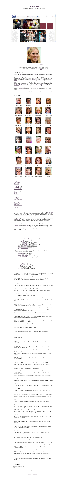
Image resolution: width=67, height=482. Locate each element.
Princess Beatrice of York (25, 242)
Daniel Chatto (24, 265)
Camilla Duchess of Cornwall (18, 189)
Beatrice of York (16, 184)
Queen (20, 74)
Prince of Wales (18, 219)
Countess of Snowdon (24, 262)
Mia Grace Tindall (16, 200)
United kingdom (27, 77)
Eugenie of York (16, 188)
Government (35, 74)
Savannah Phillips (16, 204)
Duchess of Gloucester (25, 245)
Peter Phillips (16, 201)
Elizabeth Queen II (16, 187)
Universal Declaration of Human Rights (41, 84)
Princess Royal (23, 240)
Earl (21, 244)
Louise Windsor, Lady (17, 197)
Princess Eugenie (24, 243)
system (25, 92)
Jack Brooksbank (16, 194)
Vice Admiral (19, 255)
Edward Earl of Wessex (17, 186)
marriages (29, 227)
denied (48, 86)
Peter (20, 256)
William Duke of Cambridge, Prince (19, 206)
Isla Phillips (15, 193)
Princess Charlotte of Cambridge (28, 237)
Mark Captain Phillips (17, 198)
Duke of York (23, 241)
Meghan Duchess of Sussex (18, 199)
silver (41, 69)
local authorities (25, 87)
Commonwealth (16, 85)
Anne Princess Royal (17, 182)
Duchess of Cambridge (29, 235)
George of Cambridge (17, 191)
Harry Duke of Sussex (17, 192)
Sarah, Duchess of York (21, 268)
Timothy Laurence (25, 255)
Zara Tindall (16, 207)
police (20, 78)
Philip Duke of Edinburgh (17, 202)
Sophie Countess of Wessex (18, 205)
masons (34, 88)
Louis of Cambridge (17, 196)
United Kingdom (35, 222)
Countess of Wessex (26, 244)
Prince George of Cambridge (28, 236)
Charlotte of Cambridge (17, 185)
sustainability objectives (22, 84)
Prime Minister (17, 82)
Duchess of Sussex (28, 239)
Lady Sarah (19, 265)
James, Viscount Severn (21, 254)
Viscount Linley (22, 263)
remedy (45, 86)
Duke (24, 235)
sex (31, 211)
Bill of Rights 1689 (50, 212)
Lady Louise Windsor (21, 253)
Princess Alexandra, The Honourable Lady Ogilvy (25, 247)
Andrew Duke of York (17, 181)
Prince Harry (41, 218)
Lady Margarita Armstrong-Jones (24, 264)
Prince (18, 248)
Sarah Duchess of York (17, 203)
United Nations (16, 84)
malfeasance (34, 79)
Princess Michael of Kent (24, 248)
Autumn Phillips (16, 183)
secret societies (21, 88)
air (33, 324)
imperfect (22, 92)
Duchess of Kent (24, 246)
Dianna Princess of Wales (17, 190)
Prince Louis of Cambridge (27, 238)
